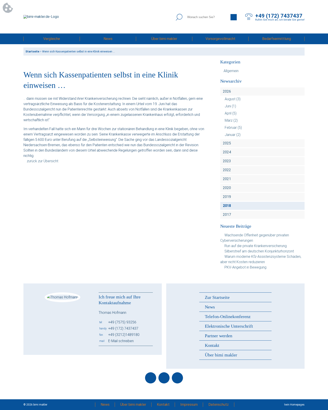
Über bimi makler (164, 39)
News (108, 39)
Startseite (32, 51)
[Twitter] (164, 377)
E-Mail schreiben (121, 341)
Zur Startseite (217, 297)
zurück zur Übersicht (42, 161)
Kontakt (212, 345)
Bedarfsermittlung (276, 39)
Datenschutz (218, 404)
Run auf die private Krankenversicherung (255, 246)
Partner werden (218, 335)
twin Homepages (294, 404)
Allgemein (231, 71)
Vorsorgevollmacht (220, 39)
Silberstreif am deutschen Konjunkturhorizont (259, 251)
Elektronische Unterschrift (229, 326)
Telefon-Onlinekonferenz (228, 316)
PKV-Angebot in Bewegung (245, 267)
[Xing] (177, 377)
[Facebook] (150, 377)
